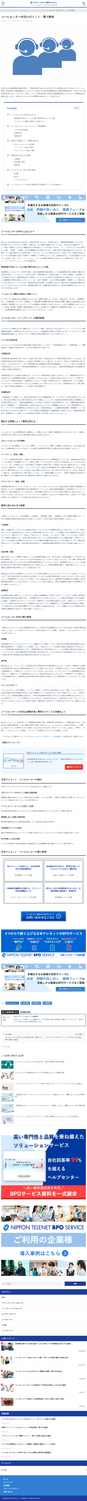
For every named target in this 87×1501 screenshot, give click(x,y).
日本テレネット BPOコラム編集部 (26, 1016)
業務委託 (48, 1003)
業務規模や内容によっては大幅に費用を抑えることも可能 (34, 118)
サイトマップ (8, 1482)
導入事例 (26, 1003)
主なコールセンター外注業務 (24, 144)
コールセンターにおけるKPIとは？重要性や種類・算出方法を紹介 (50, 1375)
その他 (4, 1325)
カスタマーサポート (9, 1314)
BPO (3, 1297)
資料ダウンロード (74, 767)
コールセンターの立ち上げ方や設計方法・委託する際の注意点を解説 (23, 1037)
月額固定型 (18, 133)
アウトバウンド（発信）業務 (24, 150)
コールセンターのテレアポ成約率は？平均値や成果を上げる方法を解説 (50, 1388)
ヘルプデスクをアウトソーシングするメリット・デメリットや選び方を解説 (29, 1419)
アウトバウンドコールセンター (13, 1303)
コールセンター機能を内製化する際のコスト (30, 121)
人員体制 (17, 159)
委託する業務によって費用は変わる (25, 141)
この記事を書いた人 (11, 1012)
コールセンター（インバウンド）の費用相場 (29, 126)
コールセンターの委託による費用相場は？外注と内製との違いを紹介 (50, 1402)
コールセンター (28, 21)
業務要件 (17, 165)
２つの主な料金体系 (21, 130)
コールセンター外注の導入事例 (23, 170)
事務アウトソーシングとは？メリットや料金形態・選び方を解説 (25, 1427)
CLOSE (76, 108)
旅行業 (16, 176)
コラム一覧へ (6, 1047)
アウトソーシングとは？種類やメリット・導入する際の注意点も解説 (26, 1436)
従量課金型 (18, 136)
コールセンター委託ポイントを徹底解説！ (48, 736)
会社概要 (6, 1485)
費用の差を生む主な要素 (21, 155)
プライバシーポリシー (11, 1488)
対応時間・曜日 (19, 162)
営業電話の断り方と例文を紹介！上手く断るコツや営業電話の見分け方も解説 (50, 1347)
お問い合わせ (8, 1492)
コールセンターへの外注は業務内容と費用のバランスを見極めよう (37, 184)
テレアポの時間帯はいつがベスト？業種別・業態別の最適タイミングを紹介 (29, 1444)
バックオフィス (7, 1330)
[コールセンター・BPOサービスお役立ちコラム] (43, 3)
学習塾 (16, 173)
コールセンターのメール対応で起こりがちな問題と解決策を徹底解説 (26, 1452)
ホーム (5, 1479)
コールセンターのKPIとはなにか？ (25, 115)
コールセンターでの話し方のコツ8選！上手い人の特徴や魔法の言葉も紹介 (50, 1361)
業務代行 (37, 1003)
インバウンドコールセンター (12, 1308)
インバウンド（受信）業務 (23, 147)
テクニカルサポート (21, 180)
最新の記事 (26, 1012)
